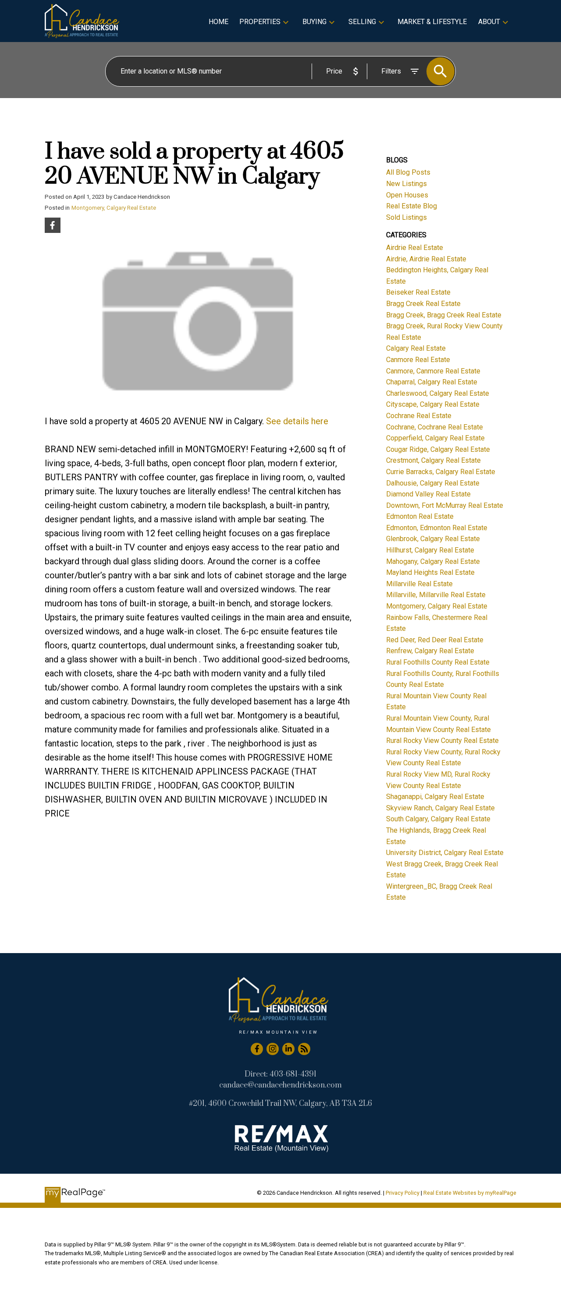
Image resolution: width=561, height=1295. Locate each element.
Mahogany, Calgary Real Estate (433, 561)
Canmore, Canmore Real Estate (433, 371)
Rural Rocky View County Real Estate (442, 740)
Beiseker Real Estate (418, 292)
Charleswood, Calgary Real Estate (437, 393)
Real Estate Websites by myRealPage (469, 1192)
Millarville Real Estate (419, 584)
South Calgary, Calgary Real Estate (438, 819)
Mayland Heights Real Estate (430, 572)
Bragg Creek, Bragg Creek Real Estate (443, 315)
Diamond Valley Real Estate (428, 494)
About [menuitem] (489, 22)
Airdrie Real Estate (414, 247)
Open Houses (407, 195)
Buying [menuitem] (314, 22)
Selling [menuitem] (362, 22)
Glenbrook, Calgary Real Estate (433, 539)
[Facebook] (257, 1049)
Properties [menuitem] (259, 22)
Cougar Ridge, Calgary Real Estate (438, 449)
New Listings (406, 183)
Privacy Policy (402, 1192)
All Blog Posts (408, 172)
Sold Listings (406, 217)
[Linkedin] (288, 1049)
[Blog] (304, 1049)
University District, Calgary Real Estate (445, 852)
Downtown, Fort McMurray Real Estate (444, 505)
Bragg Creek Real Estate (423, 303)
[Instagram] (272, 1049)
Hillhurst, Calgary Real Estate (430, 550)
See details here (297, 421)
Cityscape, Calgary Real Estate (432, 404)
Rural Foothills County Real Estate (438, 662)
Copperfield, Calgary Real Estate (435, 438)
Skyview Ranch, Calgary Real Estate (440, 808)
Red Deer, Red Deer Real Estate (434, 640)
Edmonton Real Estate (420, 516)
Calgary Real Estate (416, 348)
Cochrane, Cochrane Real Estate (434, 427)
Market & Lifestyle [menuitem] (432, 22)
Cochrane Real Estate (418, 416)
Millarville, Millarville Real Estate (436, 595)
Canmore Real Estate (418, 359)
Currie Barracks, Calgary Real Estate (440, 472)
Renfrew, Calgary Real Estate (430, 651)
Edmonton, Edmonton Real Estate (436, 528)
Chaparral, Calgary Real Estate (431, 382)
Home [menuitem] (218, 22)
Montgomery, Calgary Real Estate (113, 207)
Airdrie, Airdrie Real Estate (426, 259)
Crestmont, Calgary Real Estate (433, 460)
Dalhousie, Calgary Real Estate (432, 483)
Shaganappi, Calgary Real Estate (435, 796)
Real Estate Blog (411, 206)
